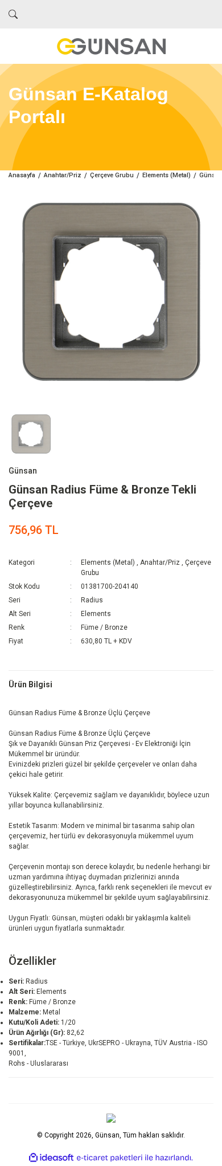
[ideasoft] (51, 1157)
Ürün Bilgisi (30, 684)
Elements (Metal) (108, 562)
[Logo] (111, 46)
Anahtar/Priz (160, 562)
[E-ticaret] (109, 1158)
